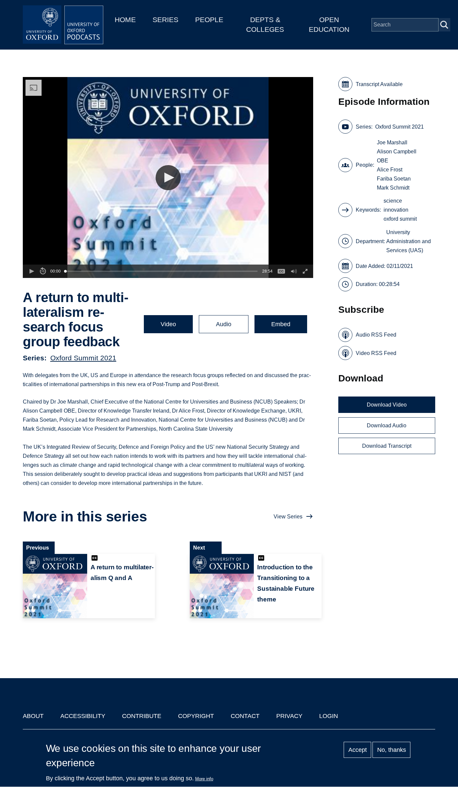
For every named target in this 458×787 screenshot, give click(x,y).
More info (204, 778)
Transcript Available (379, 84)
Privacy (289, 716)
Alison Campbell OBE (396, 156)
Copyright (196, 716)
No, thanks (391, 749)
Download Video (387, 405)
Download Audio (386, 425)
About (33, 716)
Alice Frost (389, 169)
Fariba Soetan (394, 179)
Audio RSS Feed (376, 335)
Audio (223, 324)
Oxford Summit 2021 (83, 358)
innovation (396, 210)
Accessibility (82, 716)
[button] (168, 177)
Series (165, 19)
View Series (288, 516)
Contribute (141, 716)
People (209, 19)
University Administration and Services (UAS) (408, 241)
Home (125, 19)
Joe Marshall (392, 142)
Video (168, 324)
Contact (245, 716)
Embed (280, 324)
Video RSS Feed (376, 353)
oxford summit (400, 219)
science (393, 201)
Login (328, 716)
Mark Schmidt (393, 188)
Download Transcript (386, 446)
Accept (357, 749)
